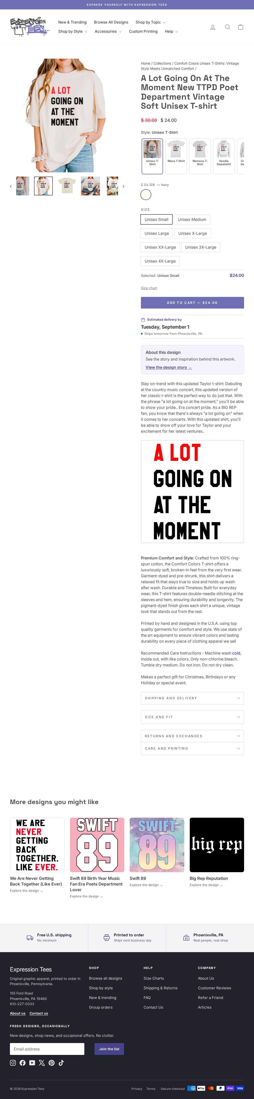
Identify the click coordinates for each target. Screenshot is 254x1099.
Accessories (106, 31)
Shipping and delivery (171, 698)
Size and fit (159, 717)
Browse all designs (105, 978)
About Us (206, 978)
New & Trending (72, 22)
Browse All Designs (111, 22)
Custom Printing (143, 31)
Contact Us (153, 1007)
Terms (150, 1089)
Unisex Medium (192, 219)
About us (18, 1013)
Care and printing (166, 748)
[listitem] (176, 156)
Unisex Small (156, 219)
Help (169, 31)
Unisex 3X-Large (200, 247)
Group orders (101, 1007)
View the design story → (169, 367)
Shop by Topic (149, 22)
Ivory (146, 195)
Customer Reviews (214, 988)
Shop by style (101, 988)
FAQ (147, 997)
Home (145, 63)
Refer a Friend (210, 997)
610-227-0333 (22, 1004)
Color (155, 185)
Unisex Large (157, 233)
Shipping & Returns (161, 988)
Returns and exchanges (174, 736)
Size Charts (154, 978)
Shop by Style (71, 31)
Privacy (136, 1089)
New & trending (102, 997)
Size (145, 209)
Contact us (39, 1013)
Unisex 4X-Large (160, 261)
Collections (162, 63)
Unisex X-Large (192, 233)
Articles (205, 1007)
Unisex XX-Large (160, 247)
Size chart (149, 288)
